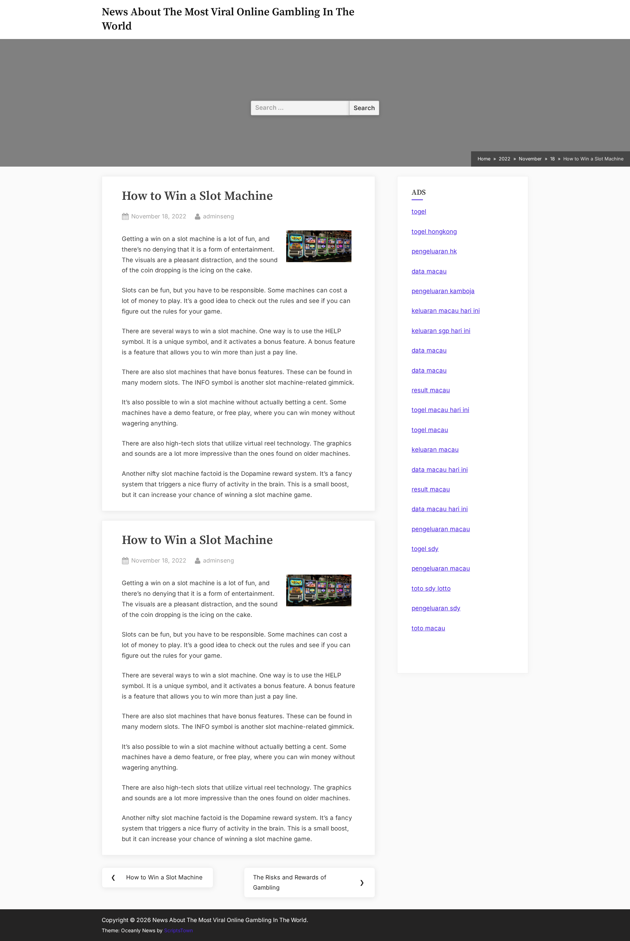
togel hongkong (434, 231)
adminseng (218, 216)
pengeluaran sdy (436, 608)
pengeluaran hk (434, 251)
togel (419, 211)
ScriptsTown (178, 930)
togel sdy (425, 548)
